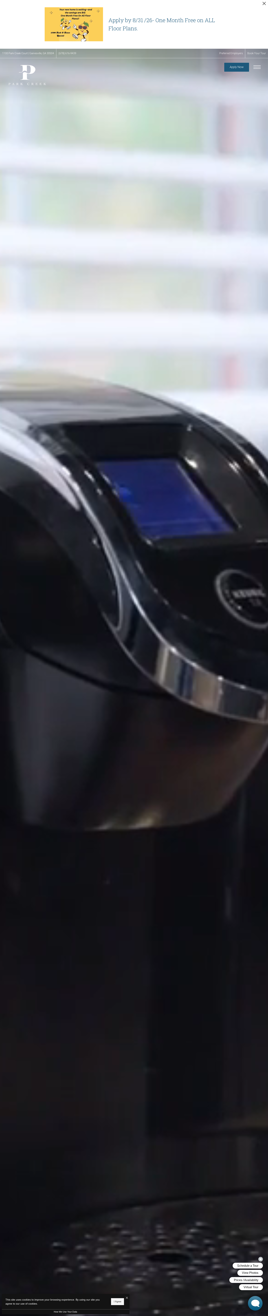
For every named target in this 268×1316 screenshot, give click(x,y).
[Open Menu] (257, 67)
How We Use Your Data (65, 1312)
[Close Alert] (264, 4)
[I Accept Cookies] (127, 1298)
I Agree (117, 1301)
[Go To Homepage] (26, 75)
